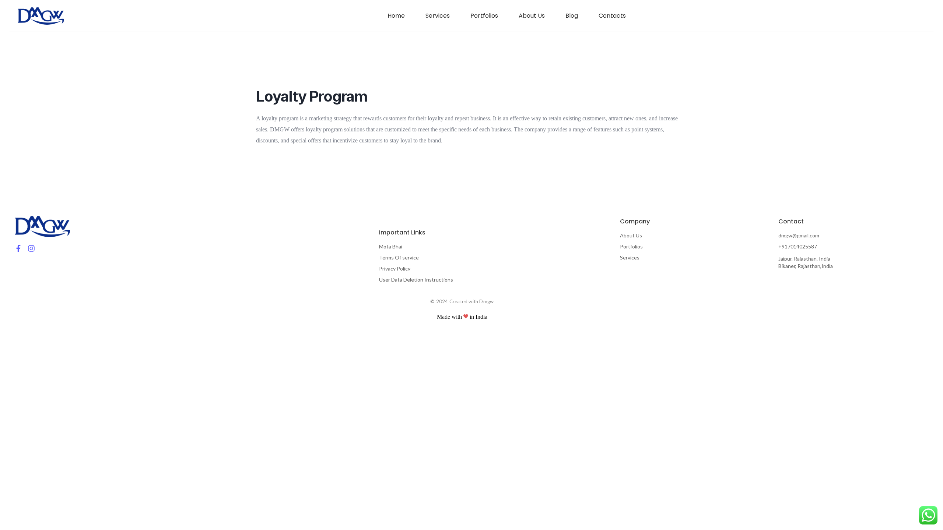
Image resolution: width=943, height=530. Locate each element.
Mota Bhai (390, 246)
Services (629, 257)
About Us (631, 235)
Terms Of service (399, 257)
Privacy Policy (394, 268)
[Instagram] (31, 248)
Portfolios (631, 246)
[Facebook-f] (18, 248)
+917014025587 (797, 246)
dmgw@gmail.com (798, 235)
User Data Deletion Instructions (416, 279)
